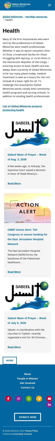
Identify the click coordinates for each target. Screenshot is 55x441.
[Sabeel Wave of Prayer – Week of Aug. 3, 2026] (27, 133)
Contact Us (27, 387)
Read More (14, 183)
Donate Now (27, 417)
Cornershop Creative (22, 434)
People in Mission (27, 378)
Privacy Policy (31, 430)
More (9, 360)
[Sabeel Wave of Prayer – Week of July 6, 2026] (27, 296)
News (27, 374)
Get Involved (27, 383)
